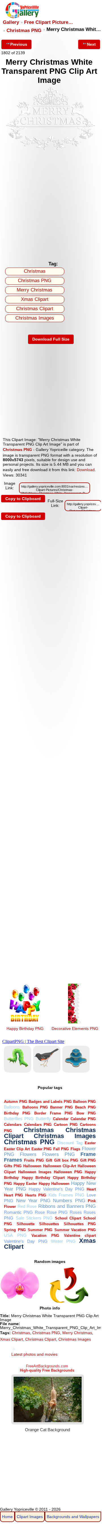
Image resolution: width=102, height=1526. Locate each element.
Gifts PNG (13, 1166)
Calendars (13, 1124)
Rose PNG (57, 1212)
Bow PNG (86, 1113)
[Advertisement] (51, 204)
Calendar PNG (83, 1119)
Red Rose (27, 1206)
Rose (40, 1212)
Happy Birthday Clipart (43, 1178)
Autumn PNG (15, 1101)
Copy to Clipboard (23, 498)
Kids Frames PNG (66, 1195)
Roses (76, 1212)
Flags (75, 1149)
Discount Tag (69, 1142)
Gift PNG (88, 1160)
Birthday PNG (17, 1113)
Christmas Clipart (34, 308)
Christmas (35, 271)
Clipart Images (30, 1516)
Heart (91, 1189)
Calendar (61, 1119)
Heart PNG (13, 1195)
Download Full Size (50, 339)
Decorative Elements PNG (75, 1028)
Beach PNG (85, 1107)
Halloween (32, 1166)
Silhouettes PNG (80, 1224)
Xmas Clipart (34, 299)
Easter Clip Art (17, 1149)
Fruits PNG (34, 1160)
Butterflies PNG (18, 1118)
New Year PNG (33, 1200)
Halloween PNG (68, 1172)
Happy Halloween (54, 1183)
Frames (13, 1160)
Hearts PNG (35, 1195)
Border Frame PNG (53, 1113)
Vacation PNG (45, 1235)
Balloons (12, 1107)
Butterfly (43, 1118)
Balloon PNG (84, 1101)
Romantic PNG (18, 1212)
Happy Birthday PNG (25, 1028)
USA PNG (15, 1235)
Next (91, 44)
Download (86, 469)
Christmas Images (34, 318)
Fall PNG (61, 1149)
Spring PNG (15, 1230)
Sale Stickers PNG (34, 1218)
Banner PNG (61, 1107)
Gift (49, 1160)
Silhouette (26, 1224)
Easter (90, 1143)
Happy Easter (25, 1183)
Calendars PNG (38, 1124)
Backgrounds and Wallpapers (73, 1516)
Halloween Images (34, 1172)
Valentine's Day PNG (25, 1241)
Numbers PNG (69, 1200)
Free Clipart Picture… (48, 22)
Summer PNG (40, 1230)
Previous (18, 44)
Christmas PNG (24, 30)
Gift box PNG (66, 1160)
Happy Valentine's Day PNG (56, 1189)
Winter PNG (63, 1241)
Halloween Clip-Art (59, 1166)
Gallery (11, 22)
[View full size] (51, 150)
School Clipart (68, 1218)
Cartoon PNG (66, 1124)
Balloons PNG (35, 1107)
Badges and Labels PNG (50, 1101)
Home (7, 1516)
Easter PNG (41, 1149)
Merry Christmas (34, 290)
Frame (88, 1154)
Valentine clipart (80, 1235)
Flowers (28, 1154)
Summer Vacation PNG (75, 1230)
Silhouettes (49, 1224)
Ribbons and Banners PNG (67, 1206)
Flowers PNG (58, 1154)
